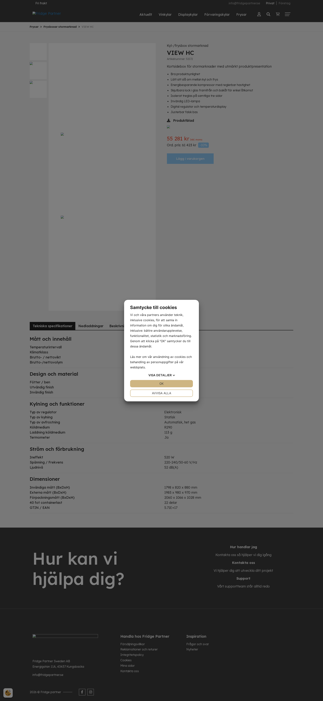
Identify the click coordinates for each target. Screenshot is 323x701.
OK (161, 383)
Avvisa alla (161, 393)
